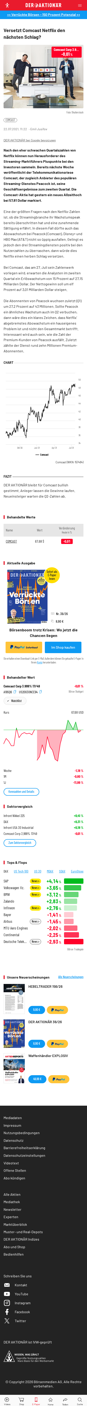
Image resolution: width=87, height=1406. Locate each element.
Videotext (11, 1163)
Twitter (20, 1321)
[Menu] (81, 5)
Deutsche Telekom (15, 941)
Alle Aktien (12, 1194)
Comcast (69, 462)
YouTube (21, 1294)
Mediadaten (13, 1118)
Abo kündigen (14, 1178)
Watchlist (16, 701)
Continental (11, 934)
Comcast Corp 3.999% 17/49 (22, 686)
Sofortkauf (32, 647)
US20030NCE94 (28, 691)
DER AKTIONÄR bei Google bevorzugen (30, 140)
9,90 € (36, 1010)
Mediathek (12, 1202)
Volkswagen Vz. (14, 887)
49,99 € (37, 1079)
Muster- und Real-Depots (23, 1232)
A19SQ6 (8, 691)
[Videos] (7, 1400)
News (35, 881)
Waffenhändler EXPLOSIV (48, 1055)
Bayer (7, 914)
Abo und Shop (14, 1247)
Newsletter (12, 1209)
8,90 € (36, 1043)
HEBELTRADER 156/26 (45, 986)
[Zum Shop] (21, 1400)
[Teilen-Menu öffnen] (65, 1400)
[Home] (50, 1400)
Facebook (22, 1312)
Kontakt (21, 1285)
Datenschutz (13, 1140)
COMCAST (10, 120)
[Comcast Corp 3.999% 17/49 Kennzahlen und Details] (43, 740)
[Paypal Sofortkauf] (57, 1010)
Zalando (9, 901)
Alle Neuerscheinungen (70, 977)
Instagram (23, 1303)
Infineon (9, 908)
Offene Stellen (15, 1170)
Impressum (12, 1125)
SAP (6, 881)
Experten (11, 1217)
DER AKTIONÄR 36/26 (45, 1022)
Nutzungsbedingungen (22, 1133)
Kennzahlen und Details (21, 791)
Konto (39, 662)
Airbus (8, 921)
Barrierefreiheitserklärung (24, 1148)
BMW (7, 894)
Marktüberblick (15, 1224)
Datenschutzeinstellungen (24, 1155)
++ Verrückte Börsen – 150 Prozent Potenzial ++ (43, 14)
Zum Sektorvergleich (19, 843)
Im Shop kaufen (63, 647)
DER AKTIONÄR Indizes (21, 1239)
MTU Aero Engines (16, 928)
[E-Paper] (36, 1400)
